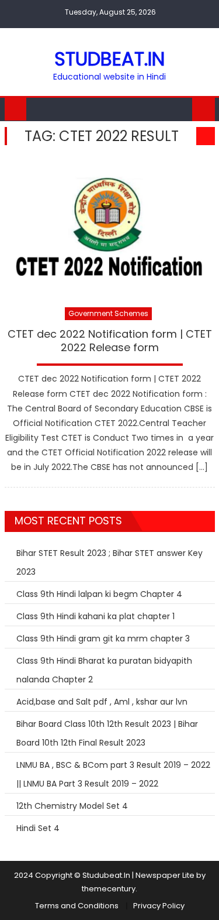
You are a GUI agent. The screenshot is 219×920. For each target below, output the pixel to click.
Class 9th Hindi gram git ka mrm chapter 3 (103, 638)
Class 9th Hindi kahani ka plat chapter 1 (95, 616)
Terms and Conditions (77, 905)
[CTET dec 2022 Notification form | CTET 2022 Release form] (110, 228)
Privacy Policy (159, 905)
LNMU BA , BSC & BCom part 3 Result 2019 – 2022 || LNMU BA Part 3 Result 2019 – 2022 (113, 774)
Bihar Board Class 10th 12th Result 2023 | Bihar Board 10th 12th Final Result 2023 (107, 733)
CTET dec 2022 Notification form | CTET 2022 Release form (110, 341)
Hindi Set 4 (38, 828)
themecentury (108, 888)
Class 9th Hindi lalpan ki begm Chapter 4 (99, 594)
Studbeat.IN (109, 59)
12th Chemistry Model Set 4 (72, 806)
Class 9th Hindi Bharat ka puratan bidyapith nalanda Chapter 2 (104, 670)
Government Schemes (108, 313)
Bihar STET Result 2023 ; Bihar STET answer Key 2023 (109, 562)
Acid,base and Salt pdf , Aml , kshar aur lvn (101, 702)
